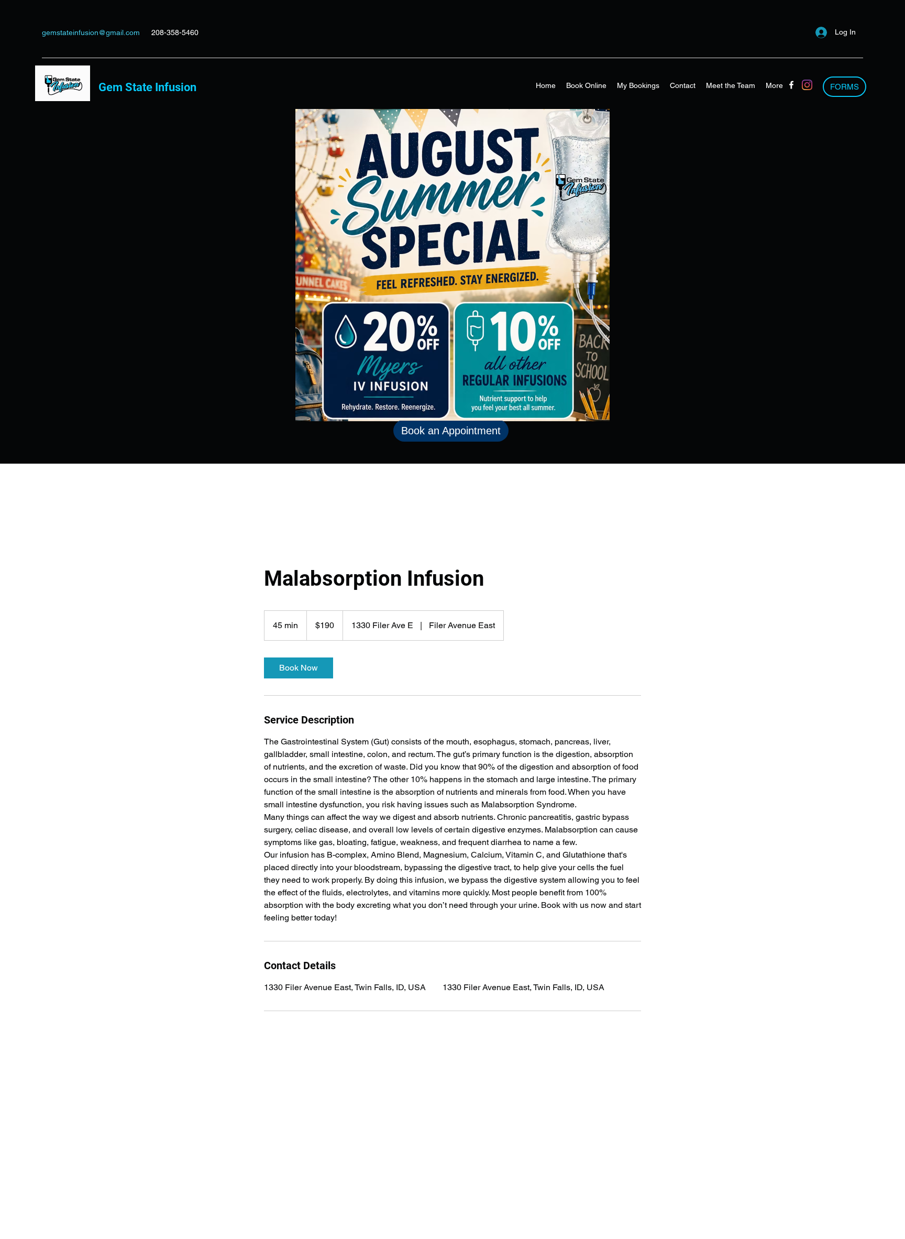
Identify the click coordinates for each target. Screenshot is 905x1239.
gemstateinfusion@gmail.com (91, 32)
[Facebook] (791, 85)
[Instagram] (807, 85)
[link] (298, 667)
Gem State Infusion (147, 87)
